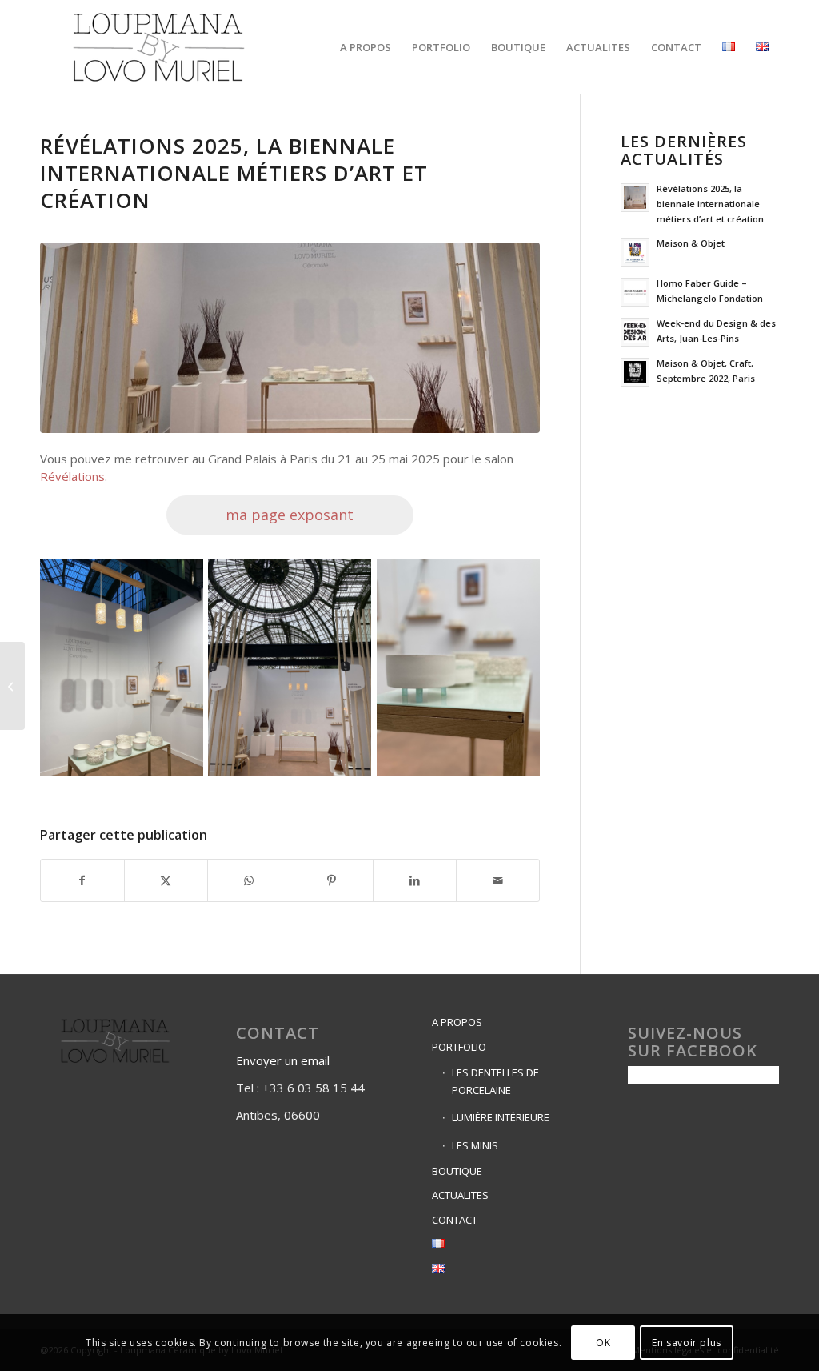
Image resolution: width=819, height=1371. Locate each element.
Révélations (72, 476)
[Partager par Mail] (498, 880)
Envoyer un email (284, 1060)
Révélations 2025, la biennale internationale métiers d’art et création (710, 203)
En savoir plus (686, 1342)
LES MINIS (475, 1145)
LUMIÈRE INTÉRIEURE (500, 1117)
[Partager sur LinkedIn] (415, 880)
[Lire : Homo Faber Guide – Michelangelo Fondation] (635, 292)
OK (603, 1342)
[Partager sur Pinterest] (331, 880)
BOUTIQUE (457, 1171)
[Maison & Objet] (12, 686)
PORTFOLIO (459, 1047)
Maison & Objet (691, 243)
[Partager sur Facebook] (82, 880)
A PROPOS (457, 1022)
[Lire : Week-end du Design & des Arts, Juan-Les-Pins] (635, 332)
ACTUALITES (460, 1195)
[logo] (159, 47)
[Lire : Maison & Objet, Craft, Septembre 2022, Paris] (635, 372)
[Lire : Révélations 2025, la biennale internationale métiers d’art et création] (635, 197)
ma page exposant (290, 514)
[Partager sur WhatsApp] (249, 880)
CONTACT (454, 1220)
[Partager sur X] (166, 880)
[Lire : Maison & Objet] (635, 252)
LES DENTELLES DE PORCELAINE (495, 1080)
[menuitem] (366, 47)
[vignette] (290, 337)
